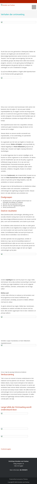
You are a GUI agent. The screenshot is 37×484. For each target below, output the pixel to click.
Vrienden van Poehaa (23, 482)
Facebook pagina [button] (6, 449)
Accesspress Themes (22, 479)
